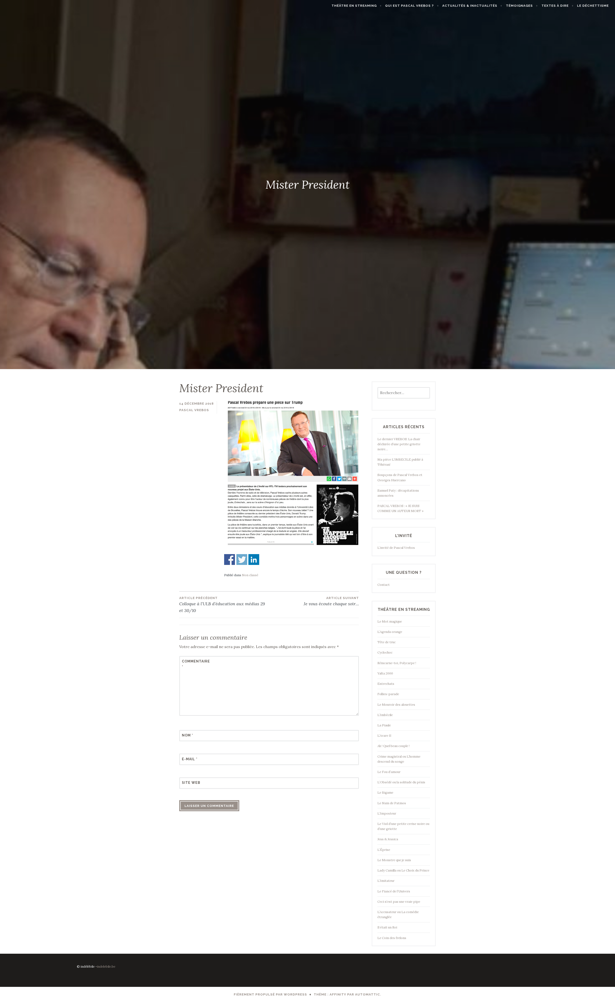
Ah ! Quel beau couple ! (393, 746)
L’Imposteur (386, 813)
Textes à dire (555, 5)
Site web (191, 783)
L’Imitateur (385, 881)
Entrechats (385, 684)
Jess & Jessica (387, 839)
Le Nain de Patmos (391, 803)
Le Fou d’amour (388, 772)
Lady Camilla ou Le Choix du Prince (403, 870)
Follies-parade (388, 694)
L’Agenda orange (389, 632)
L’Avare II (384, 736)
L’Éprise (383, 850)
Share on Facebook (229, 559)
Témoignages (519, 5)
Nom (187, 735)
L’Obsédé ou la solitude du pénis (401, 782)
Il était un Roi (387, 927)
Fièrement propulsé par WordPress (270, 994)
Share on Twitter (241, 559)
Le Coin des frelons (391, 938)
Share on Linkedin (253, 559)
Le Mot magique (389, 621)
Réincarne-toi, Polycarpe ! (396, 663)
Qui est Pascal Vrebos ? (409, 5)
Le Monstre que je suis (394, 860)
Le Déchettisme (593, 5)
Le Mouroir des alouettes (396, 705)
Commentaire (193, 663)
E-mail (189, 759)
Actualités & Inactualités (469, 5)
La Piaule (384, 725)
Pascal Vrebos (194, 410)
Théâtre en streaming (354, 5)
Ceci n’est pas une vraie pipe (398, 902)
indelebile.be (106, 967)
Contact (383, 585)
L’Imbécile (385, 715)
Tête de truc (386, 642)
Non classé (250, 575)
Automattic (367, 994)
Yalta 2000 (385, 673)
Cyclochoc (385, 652)
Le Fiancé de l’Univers (393, 891)
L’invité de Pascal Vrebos (396, 548)
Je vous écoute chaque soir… (331, 601)
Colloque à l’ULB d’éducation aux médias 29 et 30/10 (222, 604)
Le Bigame (385, 793)
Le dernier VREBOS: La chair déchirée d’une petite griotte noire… (398, 444)
